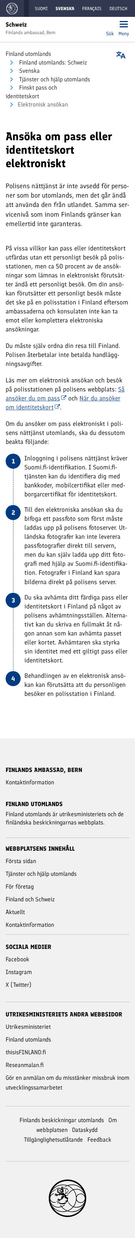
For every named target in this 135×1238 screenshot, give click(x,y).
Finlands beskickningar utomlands (62, 1120)
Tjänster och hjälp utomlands (54, 79)
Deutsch (118, 8)
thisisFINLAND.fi (26, 1052)
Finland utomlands (28, 53)
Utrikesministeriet (28, 1026)
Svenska (29, 70)
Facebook (17, 959)
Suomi (41, 8)
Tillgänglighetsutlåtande (53, 1139)
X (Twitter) (19, 984)
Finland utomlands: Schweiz (52, 62)
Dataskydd (85, 1129)
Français (92, 8)
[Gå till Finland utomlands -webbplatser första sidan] (12, 8)
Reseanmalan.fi (25, 1065)
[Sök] (110, 25)
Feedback (99, 1139)
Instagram (19, 972)
